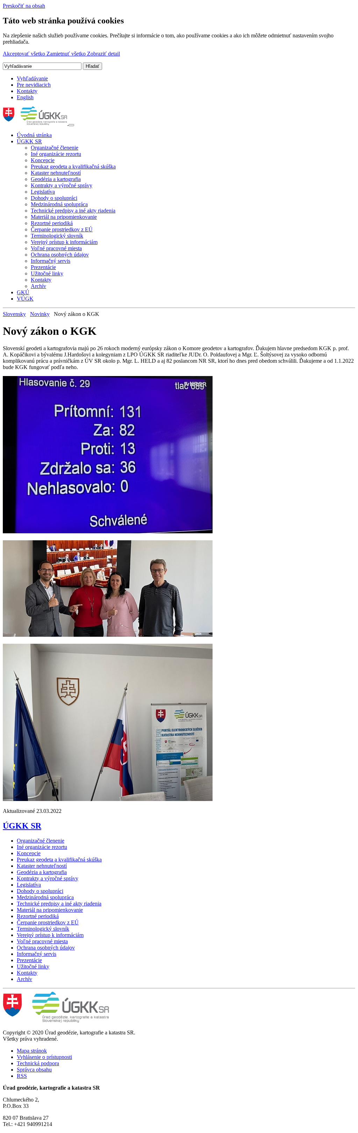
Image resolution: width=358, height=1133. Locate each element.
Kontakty (27, 91)
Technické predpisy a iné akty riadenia (73, 211)
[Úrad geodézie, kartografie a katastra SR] (36, 123)
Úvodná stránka (34, 135)
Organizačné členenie (54, 148)
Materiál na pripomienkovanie (64, 217)
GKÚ (23, 292)
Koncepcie (43, 160)
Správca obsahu (34, 1070)
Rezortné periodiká (52, 223)
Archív (38, 286)
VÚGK (25, 299)
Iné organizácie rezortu (56, 154)
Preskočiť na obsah (24, 6)
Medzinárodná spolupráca (59, 204)
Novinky (40, 314)
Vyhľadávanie (32, 78)
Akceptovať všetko (24, 54)
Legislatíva (43, 192)
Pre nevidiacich (34, 85)
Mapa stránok (32, 1051)
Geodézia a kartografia (56, 179)
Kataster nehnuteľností (56, 173)
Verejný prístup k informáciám (64, 242)
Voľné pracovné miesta (56, 248)
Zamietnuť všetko (66, 54)
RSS (22, 1076)
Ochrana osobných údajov (60, 255)
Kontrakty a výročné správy (61, 185)
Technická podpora (38, 1063)
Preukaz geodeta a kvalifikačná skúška (73, 166)
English (25, 97)
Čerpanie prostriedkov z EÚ (62, 229)
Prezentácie (43, 267)
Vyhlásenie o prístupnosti (44, 1057)
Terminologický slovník (57, 236)
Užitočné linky (47, 273)
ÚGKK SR (29, 141)
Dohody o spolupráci (54, 198)
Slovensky (14, 314)
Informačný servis (50, 261)
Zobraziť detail (103, 54)
